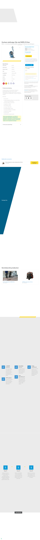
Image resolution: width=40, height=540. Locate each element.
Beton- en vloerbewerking (7, 44)
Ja (28, 68)
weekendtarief (28, 59)
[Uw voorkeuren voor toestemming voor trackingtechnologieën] (1, 538)
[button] (20, 47)
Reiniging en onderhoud (17, 44)
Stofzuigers (32, 44)
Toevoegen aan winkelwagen (30, 73)
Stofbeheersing (26, 44)
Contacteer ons (32, 78)
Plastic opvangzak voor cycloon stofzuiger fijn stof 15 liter (14, 162)
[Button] (26, 98)
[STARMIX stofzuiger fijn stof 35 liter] (29, 277)
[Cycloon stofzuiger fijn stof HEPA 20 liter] (10, 277)
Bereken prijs (28, 56)
